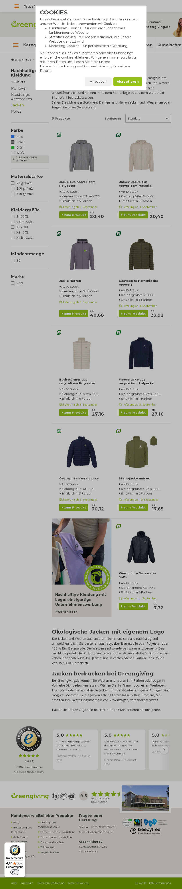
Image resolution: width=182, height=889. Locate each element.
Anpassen (98, 82)
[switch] (14, 872)
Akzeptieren (128, 82)
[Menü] (22, 845)
